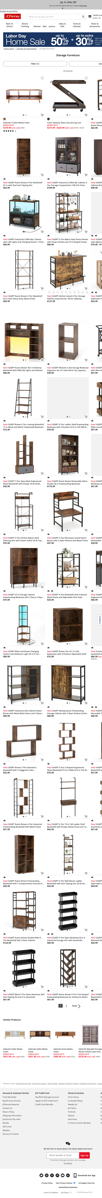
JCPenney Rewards (11, 1104)
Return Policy (8, 1112)
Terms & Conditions (51, 1192)
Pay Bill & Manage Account (47, 1097)
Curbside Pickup (75, 1100)
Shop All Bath (52, 1083)
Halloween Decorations (87, 1083)
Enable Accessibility (9, 11)
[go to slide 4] (69, 8)
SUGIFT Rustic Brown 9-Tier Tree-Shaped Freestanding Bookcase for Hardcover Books (68, 995)
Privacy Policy (47, 1183)
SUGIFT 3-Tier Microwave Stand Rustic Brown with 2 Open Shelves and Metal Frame (67, 539)
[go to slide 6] (74, 8)
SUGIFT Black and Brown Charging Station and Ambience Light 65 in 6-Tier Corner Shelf (21, 652)
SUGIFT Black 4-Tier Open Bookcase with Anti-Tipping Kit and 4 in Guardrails (24, 995)
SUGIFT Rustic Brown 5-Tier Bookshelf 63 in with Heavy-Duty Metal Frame (22, 297)
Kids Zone (72, 1119)
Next (74, 1005)
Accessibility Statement (68, 1187)
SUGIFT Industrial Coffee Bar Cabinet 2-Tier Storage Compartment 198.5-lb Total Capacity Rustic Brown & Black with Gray (67, 184)
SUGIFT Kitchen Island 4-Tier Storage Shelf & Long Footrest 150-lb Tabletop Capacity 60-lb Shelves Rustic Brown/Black (66, 297)
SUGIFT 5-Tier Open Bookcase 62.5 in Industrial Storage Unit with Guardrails (66, 939)
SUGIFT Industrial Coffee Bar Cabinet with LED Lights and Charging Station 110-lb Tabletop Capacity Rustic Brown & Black (23, 240)
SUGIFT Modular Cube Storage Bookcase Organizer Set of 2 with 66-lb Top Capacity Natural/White (68, 369)
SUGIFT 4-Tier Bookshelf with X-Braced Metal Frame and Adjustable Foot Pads (67, 595)
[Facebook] (52, 1175)
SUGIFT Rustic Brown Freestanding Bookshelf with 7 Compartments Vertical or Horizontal (22, 882)
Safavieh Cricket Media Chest (16, 122)
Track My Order (9, 1097)
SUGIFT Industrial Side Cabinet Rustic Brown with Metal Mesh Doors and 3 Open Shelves (22, 712)
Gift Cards (7, 1126)
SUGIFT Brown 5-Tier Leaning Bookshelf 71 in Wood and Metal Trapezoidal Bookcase (23, 425)
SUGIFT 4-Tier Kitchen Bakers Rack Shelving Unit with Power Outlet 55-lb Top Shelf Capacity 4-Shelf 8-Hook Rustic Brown (22, 539)
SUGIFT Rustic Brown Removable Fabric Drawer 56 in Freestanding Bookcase (67, 482)
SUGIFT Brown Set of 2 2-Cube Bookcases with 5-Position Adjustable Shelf (66, 652)
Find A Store (73, 1097)
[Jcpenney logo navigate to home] (12, 16)
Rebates (6, 1130)
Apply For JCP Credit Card (46, 1100)
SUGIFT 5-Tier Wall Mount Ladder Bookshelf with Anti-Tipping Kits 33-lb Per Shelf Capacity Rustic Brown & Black (66, 882)
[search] (84, 16)
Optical (71, 1115)
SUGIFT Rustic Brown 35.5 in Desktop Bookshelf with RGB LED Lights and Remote (23, 369)
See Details (68, 1163)
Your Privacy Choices (64, 1183)
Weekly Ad (72, 1104)
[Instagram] (47, 1175)
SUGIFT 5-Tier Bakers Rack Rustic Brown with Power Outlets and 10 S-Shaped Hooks (67, 240)
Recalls (6, 1123)
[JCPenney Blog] (68, 1175)
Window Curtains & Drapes (68, 1083)
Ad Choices (65, 1192)
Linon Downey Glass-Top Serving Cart (64, 122)
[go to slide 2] (65, 8)
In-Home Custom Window (79, 1123)
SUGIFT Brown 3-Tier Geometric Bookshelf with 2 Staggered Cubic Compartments (20, 768)
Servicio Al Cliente (11, 1134)
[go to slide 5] (72, 8)
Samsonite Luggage (39, 1083)
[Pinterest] (57, 1175)
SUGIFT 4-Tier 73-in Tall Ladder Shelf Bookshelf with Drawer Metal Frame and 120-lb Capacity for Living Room (67, 825)
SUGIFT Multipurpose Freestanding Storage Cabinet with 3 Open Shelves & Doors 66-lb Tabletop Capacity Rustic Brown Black (68, 712)
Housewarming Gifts (23, 1083)
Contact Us (7, 1108)
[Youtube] (63, 1175)
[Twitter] (41, 1175)
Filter (35, 63)
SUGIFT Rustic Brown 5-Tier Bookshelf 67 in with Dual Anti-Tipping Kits (22, 183)
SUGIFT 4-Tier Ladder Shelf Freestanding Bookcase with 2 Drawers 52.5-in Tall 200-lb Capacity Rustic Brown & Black (67, 425)
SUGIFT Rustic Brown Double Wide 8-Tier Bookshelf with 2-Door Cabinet (22, 939)
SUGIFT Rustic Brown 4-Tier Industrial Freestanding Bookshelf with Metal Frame (22, 825)
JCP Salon (72, 1108)
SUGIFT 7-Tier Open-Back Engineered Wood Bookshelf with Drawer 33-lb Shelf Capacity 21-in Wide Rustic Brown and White (23, 482)
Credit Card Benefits (44, 1104)
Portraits (72, 1112)
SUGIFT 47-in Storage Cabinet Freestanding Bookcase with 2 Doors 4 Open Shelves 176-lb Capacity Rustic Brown (23, 596)
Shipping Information (12, 1115)
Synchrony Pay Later (12, 1119)
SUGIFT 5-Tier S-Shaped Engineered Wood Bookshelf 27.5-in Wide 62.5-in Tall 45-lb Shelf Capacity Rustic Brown (67, 768)
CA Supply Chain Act (86, 1183)
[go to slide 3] (67, 8)
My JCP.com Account (12, 1100)
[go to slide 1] (62, 8)
